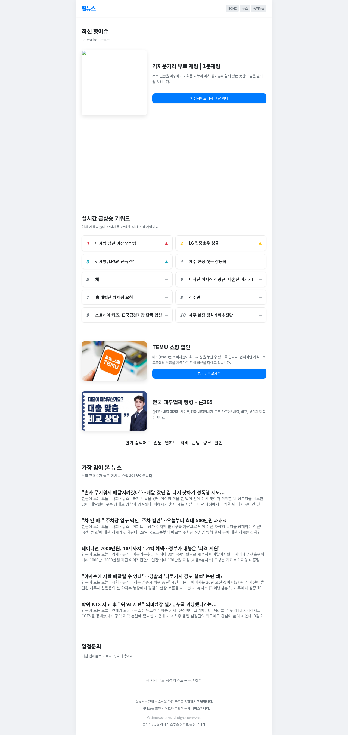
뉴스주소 (173, 724)
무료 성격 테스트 (170, 680)
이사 (163, 724)
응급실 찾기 (193, 680)
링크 (207, 442)
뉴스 (245, 8)
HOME (232, 8)
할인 (219, 442)
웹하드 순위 (187, 724)
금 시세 (151, 680)
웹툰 (157, 442)
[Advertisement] (174, 162)
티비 (184, 442)
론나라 (200, 724)
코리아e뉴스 (151, 724)
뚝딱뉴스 (258, 8)
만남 (196, 442)
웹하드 (171, 442)
